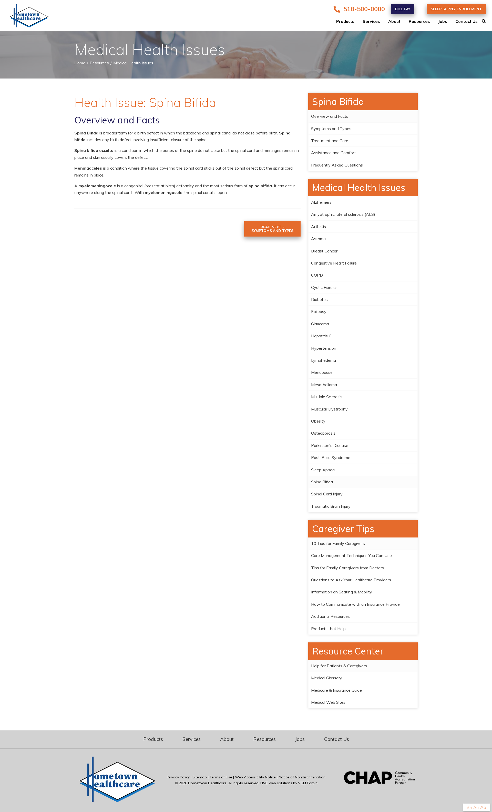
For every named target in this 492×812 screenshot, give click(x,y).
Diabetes (319, 299)
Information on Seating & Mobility (341, 591)
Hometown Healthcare (207, 783)
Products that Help (328, 628)
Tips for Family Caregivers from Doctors (347, 567)
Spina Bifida (322, 481)
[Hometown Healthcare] (25, 17)
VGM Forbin (307, 783)
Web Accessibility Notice (255, 777)
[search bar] (487, 21)
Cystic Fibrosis (324, 287)
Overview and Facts (329, 116)
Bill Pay (402, 9)
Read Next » (272, 229)
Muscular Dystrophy (329, 409)
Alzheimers (321, 202)
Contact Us (466, 21)
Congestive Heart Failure (334, 263)
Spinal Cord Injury (327, 493)
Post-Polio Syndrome (330, 457)
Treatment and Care (329, 140)
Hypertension (323, 348)
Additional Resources (330, 616)
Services (371, 21)
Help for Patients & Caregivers (339, 665)
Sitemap (199, 777)
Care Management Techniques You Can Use (351, 555)
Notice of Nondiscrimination (302, 777)
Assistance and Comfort (333, 152)
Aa (469, 807)
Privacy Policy (178, 777)
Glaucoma (320, 323)
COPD (317, 275)
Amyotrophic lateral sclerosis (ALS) (343, 214)
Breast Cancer (324, 250)
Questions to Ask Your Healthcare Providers (351, 579)
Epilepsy (318, 311)
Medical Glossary (326, 677)
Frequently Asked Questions (337, 165)
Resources (419, 21)
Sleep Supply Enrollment (456, 9)
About (394, 21)
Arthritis (318, 226)
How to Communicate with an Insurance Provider (356, 604)
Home (79, 62)
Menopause (322, 372)
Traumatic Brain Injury (331, 506)
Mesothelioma (324, 384)
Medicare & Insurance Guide (336, 690)
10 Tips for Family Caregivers (338, 543)
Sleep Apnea (323, 469)
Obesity (318, 421)
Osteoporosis (323, 433)
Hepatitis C (321, 335)
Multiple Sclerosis (326, 396)
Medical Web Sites (328, 702)
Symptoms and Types (331, 128)
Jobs (442, 21)
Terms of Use (221, 777)
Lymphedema (323, 360)
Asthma (318, 238)
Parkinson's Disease (329, 445)
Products (345, 21)
